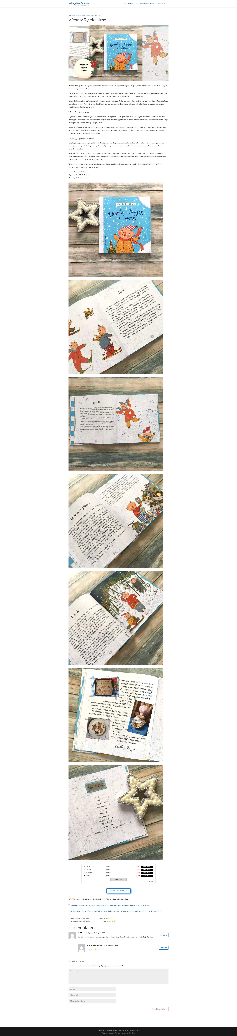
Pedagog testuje (86, 15)
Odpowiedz (163, 935)
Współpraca (161, 3)
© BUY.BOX (150, 881)
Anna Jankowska (92, 945)
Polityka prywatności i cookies (125, 1033)
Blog (125, 3)
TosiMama (81, 933)
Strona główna (77, 15)
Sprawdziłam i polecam (147, 3)
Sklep (136, 3)
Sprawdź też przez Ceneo (118, 891)
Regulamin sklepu (108, 1033)
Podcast (130, 3)
